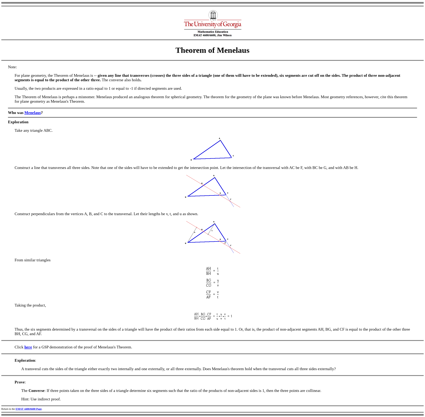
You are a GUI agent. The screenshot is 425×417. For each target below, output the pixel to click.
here (28, 347)
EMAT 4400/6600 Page (29, 409)
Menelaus (32, 112)
